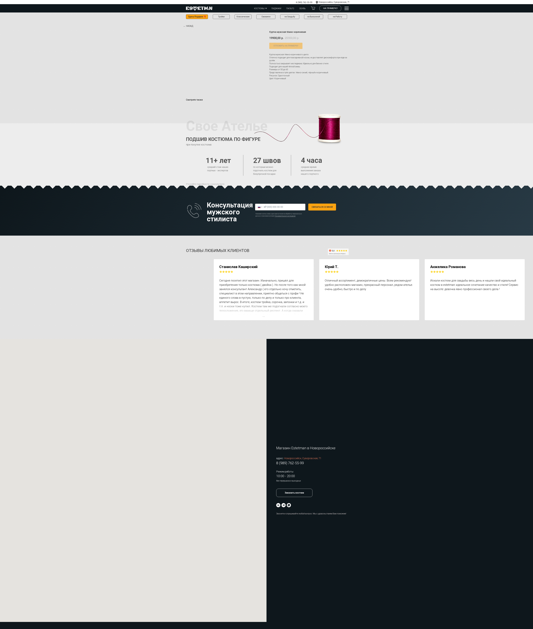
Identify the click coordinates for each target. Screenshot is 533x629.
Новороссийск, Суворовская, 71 (334, 2)
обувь (302, 8)
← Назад (188, 26)
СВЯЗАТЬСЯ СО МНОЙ (322, 207)
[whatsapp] (289, 505)
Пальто (290, 8)
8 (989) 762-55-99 (304, 2)
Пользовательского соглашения (285, 216)
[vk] (278, 505)
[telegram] (283, 505)
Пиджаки (276, 8)
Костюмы (259, 8)
